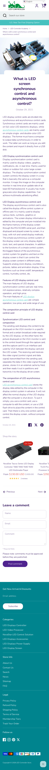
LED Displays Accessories (15, 639)
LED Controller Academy (19, 28)
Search (6, 672)
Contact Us (8, 667)
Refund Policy (9, 705)
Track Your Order (11, 723)
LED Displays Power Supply (16, 643)
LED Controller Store (23, 763)
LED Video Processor (13, 629)
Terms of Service (11, 714)
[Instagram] (9, 739)
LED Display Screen (12, 648)
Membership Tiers (12, 718)
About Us (7, 663)
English (29, 2)
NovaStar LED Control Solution (18, 634)
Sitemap (7, 681)
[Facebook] (4, 739)
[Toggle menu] (4, 5)
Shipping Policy (10, 709)
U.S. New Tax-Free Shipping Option (24, 22)
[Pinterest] (13, 739)
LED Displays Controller (14, 625)
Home (5, 28)
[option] (24, 22)
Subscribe (13, 606)
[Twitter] (18, 739)
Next (40, 491)
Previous (10, 491)
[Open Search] (4, 15)
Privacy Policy (9, 700)
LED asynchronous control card (17, 384)
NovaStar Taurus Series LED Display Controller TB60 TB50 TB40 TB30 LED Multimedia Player (18, 466)
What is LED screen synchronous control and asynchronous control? (19, 33)
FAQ (5, 685)
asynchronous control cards (16, 130)
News (5, 676)
